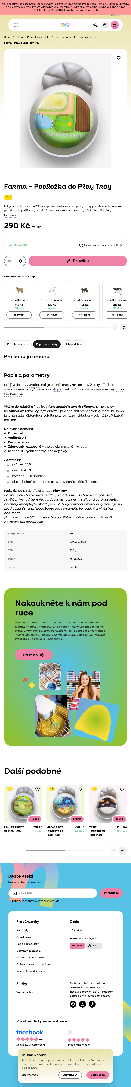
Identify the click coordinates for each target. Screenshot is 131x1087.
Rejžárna (77, 946)
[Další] (123, 327)
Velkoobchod (25, 992)
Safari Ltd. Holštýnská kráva (117, 300)
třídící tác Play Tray (98, 210)
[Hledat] (95, 25)
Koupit (35, 819)
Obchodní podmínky (30, 957)
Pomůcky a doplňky (38, 37)
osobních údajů (52, 901)
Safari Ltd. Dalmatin (52, 300)
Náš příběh (30, 654)
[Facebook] (73, 1004)
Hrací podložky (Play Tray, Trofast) (73, 37)
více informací (30, 1075)
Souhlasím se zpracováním (36, 901)
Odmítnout (70, 1075)
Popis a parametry (46, 344)
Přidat (20, 315)
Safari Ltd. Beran (19, 300)
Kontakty (22, 930)
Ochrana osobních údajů (33, 964)
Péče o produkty (27, 944)
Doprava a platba (28, 951)
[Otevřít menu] (16, 25)
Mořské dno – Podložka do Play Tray (55, 830)
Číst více (10, 215)
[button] (119, 57)
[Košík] (115, 25)
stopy (32, 210)
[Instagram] (82, 1004)
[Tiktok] (92, 1004)
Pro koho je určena (18, 344)
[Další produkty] (123, 851)
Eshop (19, 37)
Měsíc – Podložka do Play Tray (97, 830)
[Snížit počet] (9, 261)
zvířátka (30, 206)
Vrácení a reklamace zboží (34, 971)
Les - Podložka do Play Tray (14, 828)
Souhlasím (98, 1075)
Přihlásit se (111, 893)
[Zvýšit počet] (21, 261)
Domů (7, 37)
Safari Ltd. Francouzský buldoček (84, 300)
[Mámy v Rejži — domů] (65, 25)
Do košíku (81, 261)
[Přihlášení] (105, 25)
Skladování (23, 937)
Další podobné (73, 344)
